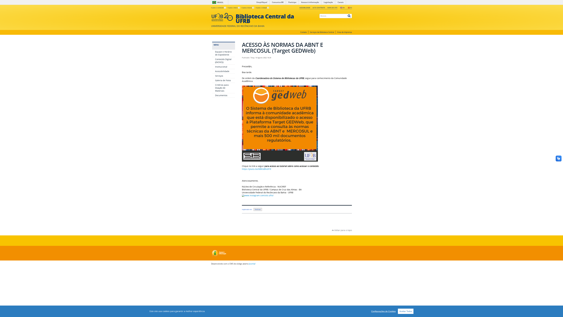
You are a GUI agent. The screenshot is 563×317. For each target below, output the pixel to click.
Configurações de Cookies (383, 311)
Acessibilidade (304, 8)
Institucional (221, 66)
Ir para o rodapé (262, 8)
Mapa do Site (332, 8)
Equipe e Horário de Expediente (223, 53)
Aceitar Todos (405, 311)
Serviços (219, 75)
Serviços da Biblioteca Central (322, 32)
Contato (303, 32)
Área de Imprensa (344, 32)
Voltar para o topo (343, 230)
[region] (281, 311)
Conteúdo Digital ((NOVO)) (223, 61)
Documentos (221, 95)
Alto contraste (319, 8)
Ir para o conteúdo (218, 8)
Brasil (220, 2)
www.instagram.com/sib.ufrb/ (259, 195)
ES (351, 8)
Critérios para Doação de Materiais (222, 88)
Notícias (258, 209)
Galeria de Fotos (223, 80)
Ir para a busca (248, 8)
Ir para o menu (233, 8)
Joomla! (252, 264)
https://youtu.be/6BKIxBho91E (256, 169)
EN (344, 8)
